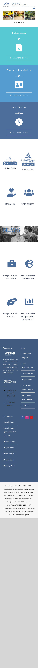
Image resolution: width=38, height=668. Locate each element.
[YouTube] (31, 417)
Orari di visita (9, 453)
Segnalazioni (9, 459)
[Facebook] (22, 417)
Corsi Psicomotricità (27, 365)
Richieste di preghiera (26, 355)
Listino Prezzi (9, 441)
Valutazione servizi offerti (27, 397)
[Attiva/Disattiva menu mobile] (34, 7)
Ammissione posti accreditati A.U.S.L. (10, 431)
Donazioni (25, 405)
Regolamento (27, 379)
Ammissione (9, 422)
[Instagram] (27, 417)
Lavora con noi (27, 373)
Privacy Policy (9, 465)
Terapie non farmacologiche (27, 387)
